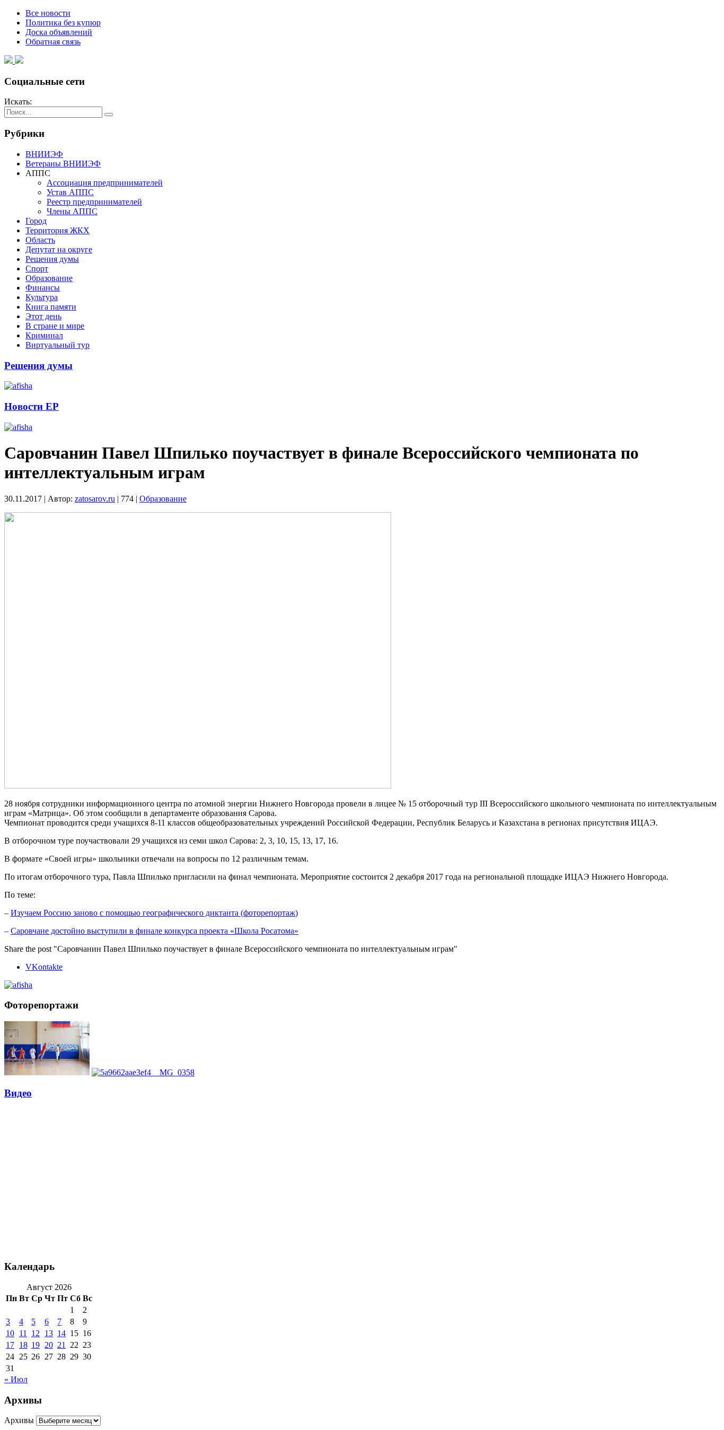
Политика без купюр (63, 22)
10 (10, 1333)
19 (35, 1344)
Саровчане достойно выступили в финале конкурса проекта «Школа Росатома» (154, 930)
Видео (18, 1093)
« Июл (16, 1379)
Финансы (42, 287)
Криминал (44, 335)
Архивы (19, 1420)
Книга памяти (50, 306)
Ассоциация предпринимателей (105, 182)
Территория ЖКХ (57, 230)
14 (61, 1333)
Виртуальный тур (57, 344)
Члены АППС (72, 211)
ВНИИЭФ (44, 154)
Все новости (47, 12)
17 (10, 1344)
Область (40, 239)
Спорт (36, 268)
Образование (49, 278)
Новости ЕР (31, 406)
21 (61, 1344)
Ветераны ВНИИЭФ (63, 163)
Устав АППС (70, 192)
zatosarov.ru (95, 498)
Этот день (43, 316)
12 (35, 1333)
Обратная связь (53, 41)
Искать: (18, 101)
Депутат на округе (58, 249)
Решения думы (52, 259)
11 (23, 1333)
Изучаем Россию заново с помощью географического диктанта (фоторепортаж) (154, 912)
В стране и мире (54, 325)
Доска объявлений (58, 32)
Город (36, 220)
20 (49, 1344)
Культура (41, 297)
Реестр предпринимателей (94, 201)
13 (49, 1333)
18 (23, 1344)
